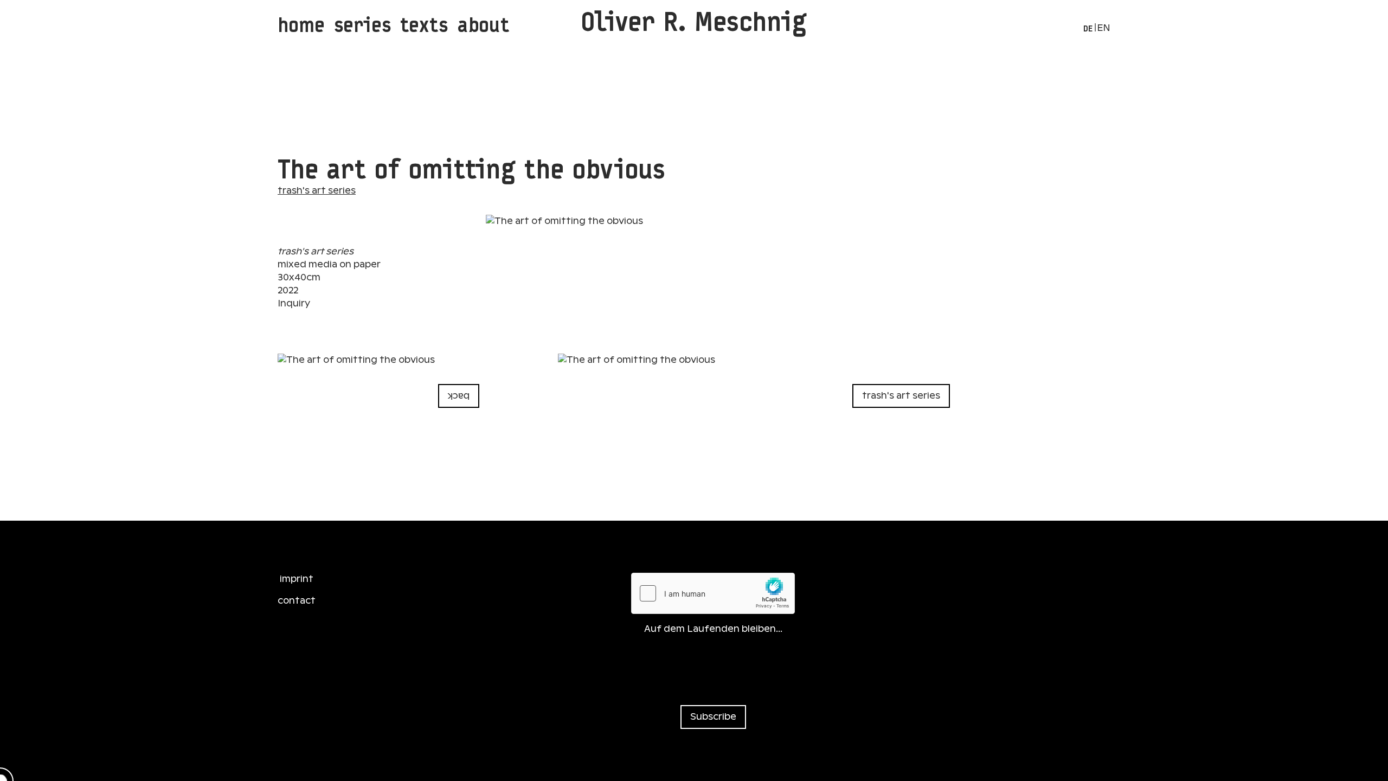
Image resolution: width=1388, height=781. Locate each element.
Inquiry (294, 303)
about (483, 25)
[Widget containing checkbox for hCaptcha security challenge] (713, 593)
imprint (296, 579)
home (301, 25)
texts (424, 25)
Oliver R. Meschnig (694, 22)
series (362, 25)
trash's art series (317, 190)
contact (297, 600)
